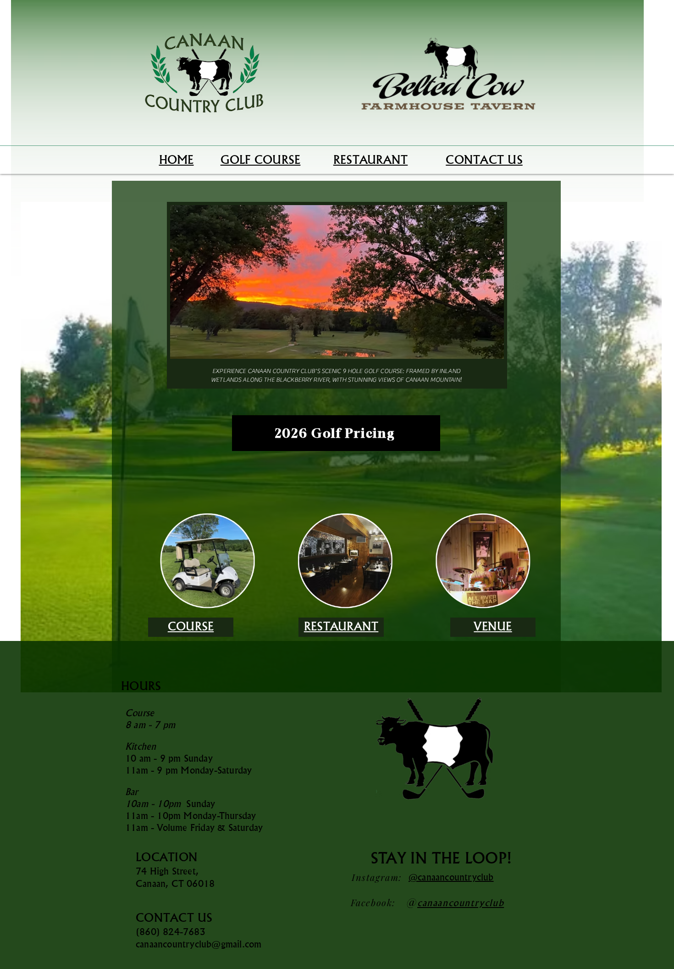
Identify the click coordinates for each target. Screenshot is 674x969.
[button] (337, 282)
